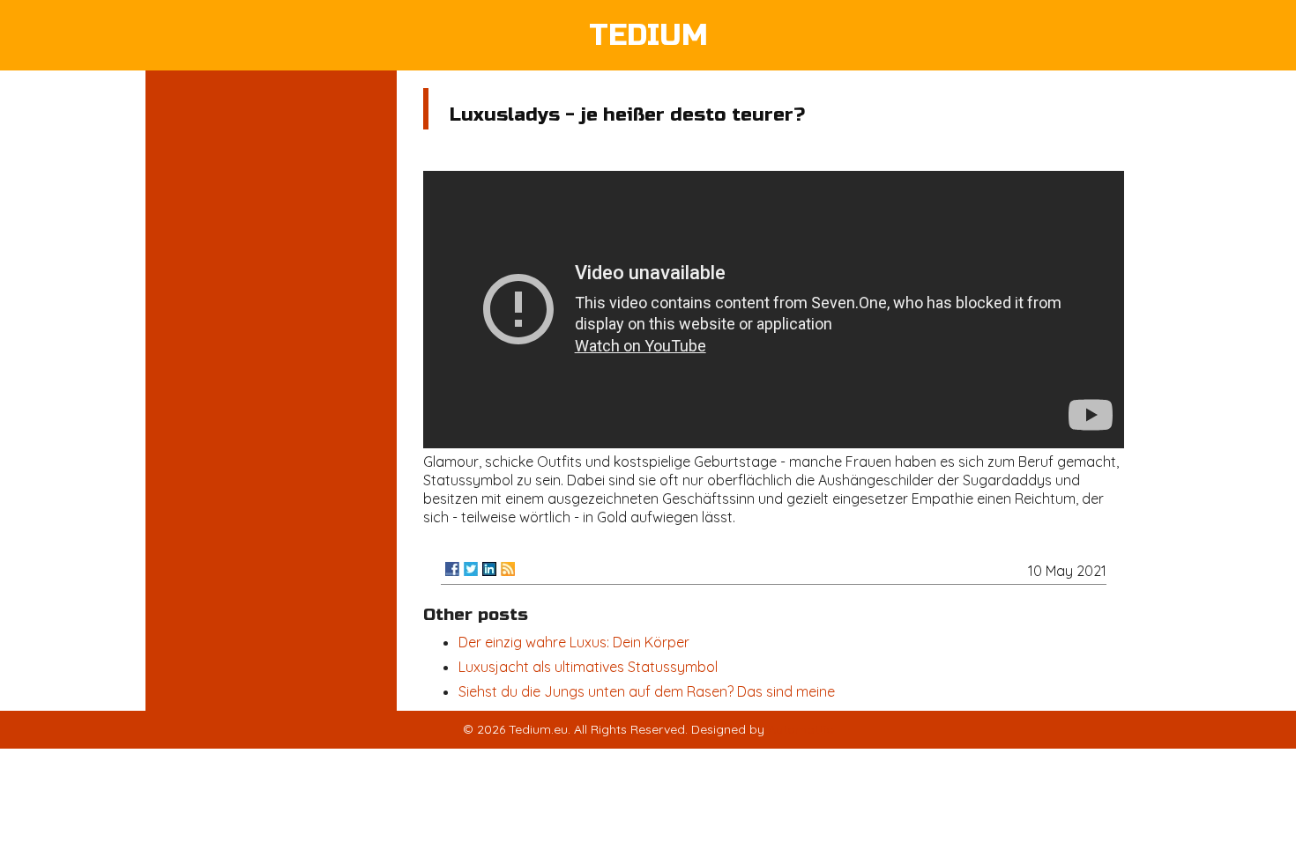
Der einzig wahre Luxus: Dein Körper (573, 642)
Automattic (800, 729)
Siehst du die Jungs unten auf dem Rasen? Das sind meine (646, 691)
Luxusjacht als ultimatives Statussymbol (588, 667)
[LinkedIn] (489, 569)
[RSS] (508, 569)
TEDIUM (648, 35)
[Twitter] (471, 569)
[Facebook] (452, 569)
